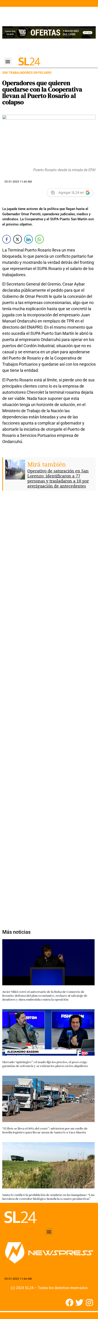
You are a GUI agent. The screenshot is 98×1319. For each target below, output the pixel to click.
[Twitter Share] (17, 239)
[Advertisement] (49, 708)
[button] (8, 61)
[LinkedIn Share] (28, 239)
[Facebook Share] (6, 239)
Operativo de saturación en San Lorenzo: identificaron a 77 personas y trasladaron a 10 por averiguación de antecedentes (58, 478)
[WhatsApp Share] (39, 239)
